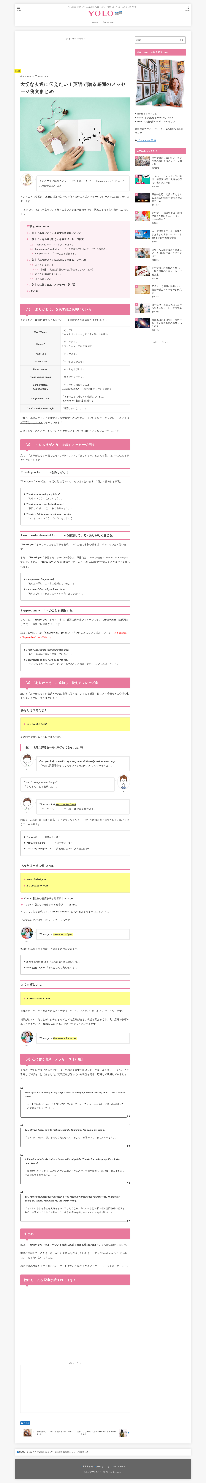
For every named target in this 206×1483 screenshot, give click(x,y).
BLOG (18, 71)
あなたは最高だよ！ (43, 265)
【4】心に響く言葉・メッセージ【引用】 (52, 284)
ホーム (95, 22)
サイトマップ (119, 1466)
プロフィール (108, 22)
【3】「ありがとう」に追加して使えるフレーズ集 (56, 259)
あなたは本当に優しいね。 (46, 274)
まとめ (32, 291)
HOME (22, 1452)
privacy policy (103, 1466)
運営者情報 (88, 1466)
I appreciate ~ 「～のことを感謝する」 (53, 253)
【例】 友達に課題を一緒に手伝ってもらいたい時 (63, 269)
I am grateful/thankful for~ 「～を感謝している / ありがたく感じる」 (69, 249)
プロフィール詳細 (146, 140)
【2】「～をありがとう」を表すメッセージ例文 (55, 239)
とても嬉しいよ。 (42, 278)
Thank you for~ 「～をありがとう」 (52, 244)
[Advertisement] (75, 55)
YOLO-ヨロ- (96, 1472)
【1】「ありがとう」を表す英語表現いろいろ (54, 233)
